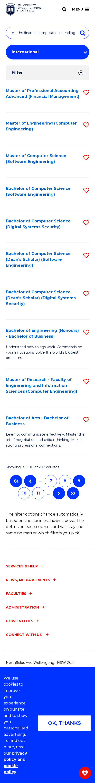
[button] (86, 92)
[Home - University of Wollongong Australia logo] (25, 9)
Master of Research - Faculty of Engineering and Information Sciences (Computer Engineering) (41, 385)
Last (73, 493)
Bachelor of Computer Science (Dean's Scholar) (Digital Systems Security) (41, 298)
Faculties (16, 593)
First (16, 481)
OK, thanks (64, 723)
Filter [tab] (17, 72)
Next (59, 493)
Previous (30, 481)
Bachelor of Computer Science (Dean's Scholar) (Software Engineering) (38, 259)
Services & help (22, 566)
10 (24, 493)
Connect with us (24, 635)
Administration (22, 607)
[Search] (64, 9)
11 (38, 493)
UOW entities (19, 621)
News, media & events (28, 580)
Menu (77, 9)
